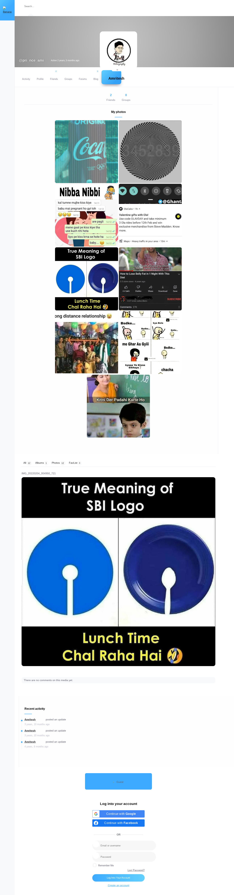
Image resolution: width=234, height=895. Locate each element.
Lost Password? (136, 870)
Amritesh (30, 719)
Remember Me (105, 865)
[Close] (226, 7)
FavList (74, 462)
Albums (41, 462)
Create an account (118, 885)
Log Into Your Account (118, 877)
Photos (58, 462)
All (26, 462)
